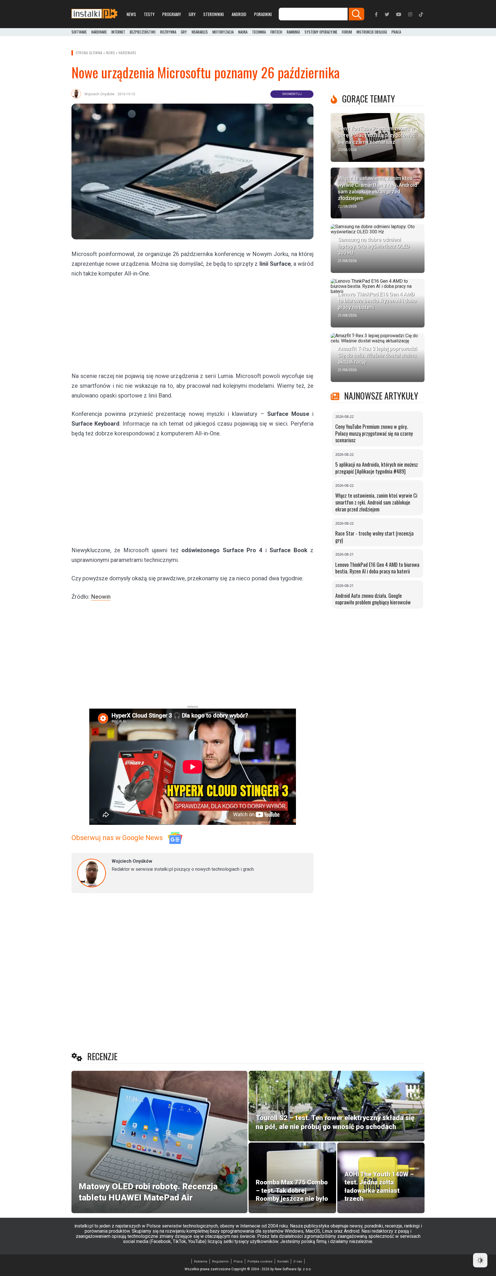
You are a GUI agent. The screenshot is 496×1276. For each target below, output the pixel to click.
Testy (149, 14)
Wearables (199, 32)
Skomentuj (292, 94)
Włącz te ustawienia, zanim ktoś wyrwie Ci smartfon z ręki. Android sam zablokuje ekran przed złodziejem (376, 502)
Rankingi (293, 32)
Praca (238, 1261)
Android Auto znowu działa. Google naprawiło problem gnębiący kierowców (373, 599)
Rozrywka (168, 32)
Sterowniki (213, 14)
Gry (192, 14)
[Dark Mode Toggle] (480, 1260)
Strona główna (89, 52)
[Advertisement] (192, 324)
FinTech (276, 32)
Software (79, 32)
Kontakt (282, 1261)
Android (239, 14)
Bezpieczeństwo (143, 32)
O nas (297, 1261)
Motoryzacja (223, 32)
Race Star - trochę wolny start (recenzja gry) (374, 537)
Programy (171, 14)
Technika (259, 32)
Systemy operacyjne (321, 32)
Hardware (99, 32)
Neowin (101, 596)
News (131, 14)
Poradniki (263, 14)
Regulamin (220, 1261)
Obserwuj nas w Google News (117, 838)
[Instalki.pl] (94, 14)
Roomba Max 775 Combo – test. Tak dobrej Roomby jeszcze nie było (292, 1190)
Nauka (242, 32)
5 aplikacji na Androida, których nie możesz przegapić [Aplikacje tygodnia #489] (376, 468)
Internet (118, 32)
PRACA (396, 32)
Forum (347, 32)
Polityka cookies (259, 1261)
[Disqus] (192, 973)
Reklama (200, 1261)
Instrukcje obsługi (371, 32)
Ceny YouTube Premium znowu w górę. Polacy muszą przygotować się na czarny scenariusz (374, 433)
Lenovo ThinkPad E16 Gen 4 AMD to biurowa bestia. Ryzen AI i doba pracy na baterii (377, 568)
